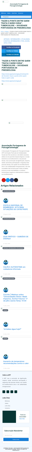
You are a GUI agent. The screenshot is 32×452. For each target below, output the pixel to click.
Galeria (8, 13)
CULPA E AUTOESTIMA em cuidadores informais (14, 268)
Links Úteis (14, 13)
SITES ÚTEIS (7, 43)
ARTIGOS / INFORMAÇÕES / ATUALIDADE (17, 39)
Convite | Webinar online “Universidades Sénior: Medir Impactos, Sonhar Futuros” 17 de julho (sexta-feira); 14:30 (15, 298)
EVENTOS (7, 41)
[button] (11, 47)
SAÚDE (27, 41)
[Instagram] (16, 180)
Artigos (7, 31)
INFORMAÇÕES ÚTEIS (17, 41)
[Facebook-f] (12, 180)
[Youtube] (4, 180)
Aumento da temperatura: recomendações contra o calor (16, 362)
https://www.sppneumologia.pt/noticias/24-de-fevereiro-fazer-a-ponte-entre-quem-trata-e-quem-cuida (15, 76)
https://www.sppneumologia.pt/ (11, 81)
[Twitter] (8, 180)
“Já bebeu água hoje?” (12, 329)
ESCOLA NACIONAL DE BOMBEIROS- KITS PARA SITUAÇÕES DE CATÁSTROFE (15, 207)
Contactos (20, 13)
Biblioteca (3, 13)
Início (2, 31)
